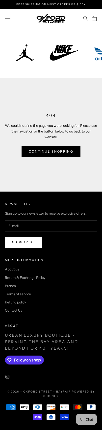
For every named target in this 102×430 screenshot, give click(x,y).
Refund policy (15, 302)
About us (12, 269)
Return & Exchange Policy (25, 277)
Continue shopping (51, 151)
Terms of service (18, 294)
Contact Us (13, 310)
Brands (10, 286)
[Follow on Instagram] (7, 376)
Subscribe (23, 242)
